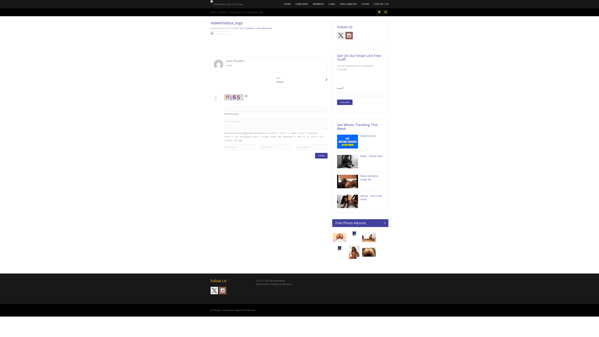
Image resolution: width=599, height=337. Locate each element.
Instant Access (368, 135)
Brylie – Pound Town (371, 156)
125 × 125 (238, 28)
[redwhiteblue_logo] (220, 41)
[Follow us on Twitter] (341, 35)
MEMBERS (318, 3)
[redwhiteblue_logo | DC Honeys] (227, 3)
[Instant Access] (347, 142)
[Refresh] (246, 95)
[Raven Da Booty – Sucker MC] (347, 181)
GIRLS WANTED (348, 3)
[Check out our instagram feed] (349, 35)
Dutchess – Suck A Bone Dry (259, 28)
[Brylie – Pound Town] (347, 161)
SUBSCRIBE (301, 3)
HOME (287, 3)
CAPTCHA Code (231, 113)
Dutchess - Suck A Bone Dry (231, 12)
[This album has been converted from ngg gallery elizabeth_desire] (369, 252)
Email (340, 88)
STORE (365, 3)
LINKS (332, 3)
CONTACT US (381, 3)
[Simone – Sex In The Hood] (347, 201)
